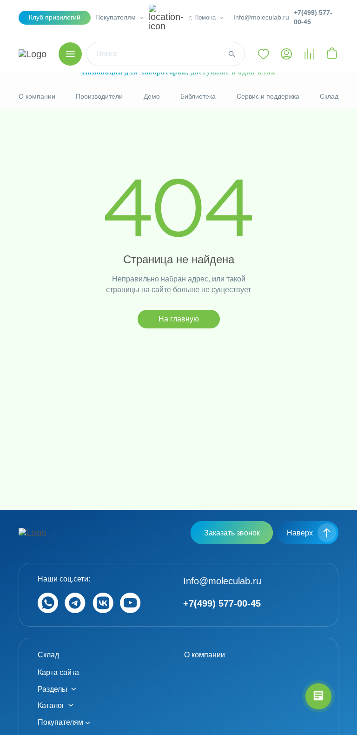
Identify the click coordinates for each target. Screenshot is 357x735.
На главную (179, 319)
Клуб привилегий (54, 17)
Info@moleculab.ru (261, 17)
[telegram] (75, 611)
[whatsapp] (48, 611)
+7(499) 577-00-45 (313, 17)
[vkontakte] (103, 611)
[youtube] (130, 611)
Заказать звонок (232, 533)
